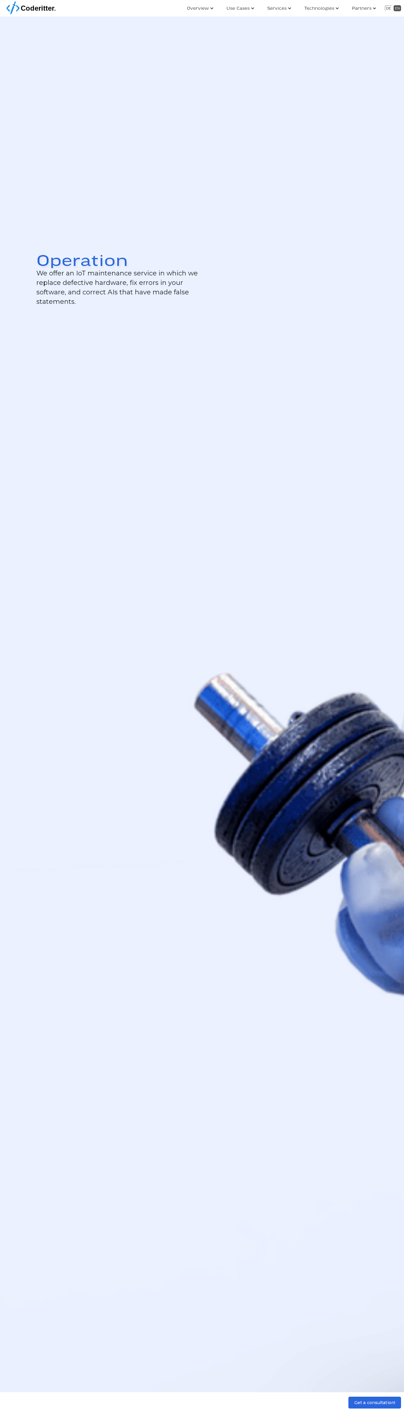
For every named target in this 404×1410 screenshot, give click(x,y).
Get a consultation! (374, 1402)
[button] (201, 8)
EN (397, 8)
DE (388, 8)
